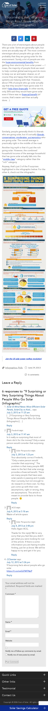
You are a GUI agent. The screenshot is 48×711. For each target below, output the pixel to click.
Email (8, 631)
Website (8, 641)
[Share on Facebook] (14, 40)
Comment (10, 594)
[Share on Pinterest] (34, 40)
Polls (20, 367)
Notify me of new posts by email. (21, 655)
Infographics (11, 367)
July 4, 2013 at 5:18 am (18, 511)
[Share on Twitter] (20, 40)
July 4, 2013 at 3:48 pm (22, 526)
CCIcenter (11, 559)
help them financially (18, 88)
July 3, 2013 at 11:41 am (18, 434)
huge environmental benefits (20, 62)
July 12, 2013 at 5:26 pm (18, 562)
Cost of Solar (23, 702)
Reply (9, 425)
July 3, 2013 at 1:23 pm (22, 454)
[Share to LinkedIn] (27, 40)
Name (8, 622)
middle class (9, 159)
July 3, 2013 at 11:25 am (18, 412)
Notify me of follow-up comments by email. (23, 651)
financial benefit (29, 94)
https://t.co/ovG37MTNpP (19, 571)
